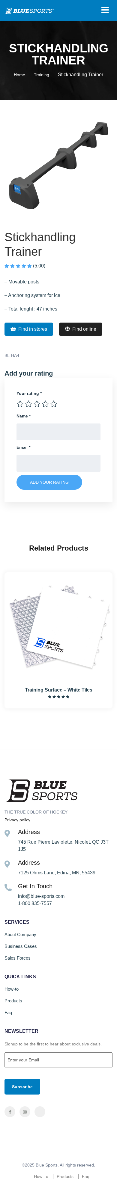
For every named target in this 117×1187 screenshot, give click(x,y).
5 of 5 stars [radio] (53, 404)
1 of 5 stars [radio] (20, 404)
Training (41, 74)
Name (23, 416)
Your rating (29, 393)
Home (19, 74)
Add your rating (49, 482)
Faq (8, 1012)
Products (13, 1000)
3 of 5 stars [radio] (36, 404)
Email (23, 447)
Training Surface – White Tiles (58, 689)
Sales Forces (17, 958)
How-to (11, 989)
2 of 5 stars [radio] (28, 404)
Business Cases (20, 946)
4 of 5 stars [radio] (45, 404)
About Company (20, 934)
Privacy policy (17, 819)
